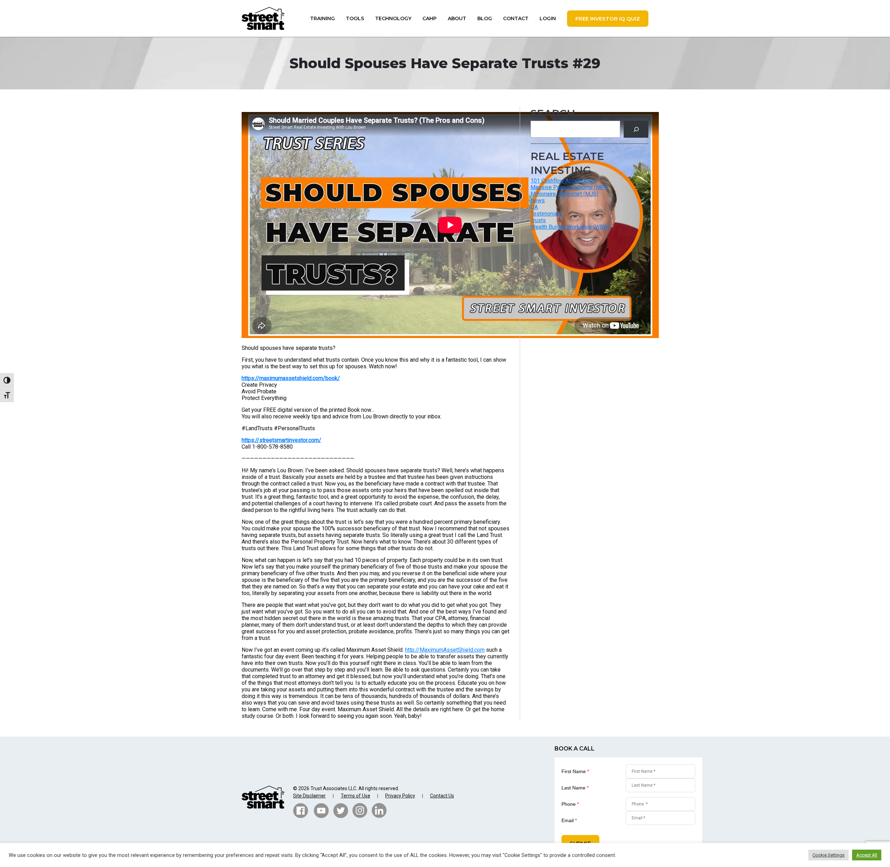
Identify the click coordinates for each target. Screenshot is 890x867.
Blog (484, 18)
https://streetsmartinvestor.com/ (281, 440)
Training (322, 18)
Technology (393, 18)
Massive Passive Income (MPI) (569, 187)
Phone (570, 804)
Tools (355, 18)
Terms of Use (355, 795)
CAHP (429, 18)
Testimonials (546, 213)
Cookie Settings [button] (828, 855)
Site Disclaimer (309, 795)
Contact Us (442, 795)
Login (548, 18)
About (457, 18)
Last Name (575, 787)
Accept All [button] (866, 855)
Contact (515, 18)
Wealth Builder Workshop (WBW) (570, 227)
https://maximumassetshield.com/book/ (291, 378)
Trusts (538, 220)
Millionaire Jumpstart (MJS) (564, 194)
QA (534, 207)
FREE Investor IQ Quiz (607, 18)
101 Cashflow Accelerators (563, 180)
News (538, 200)
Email (569, 820)
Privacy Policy (400, 795)
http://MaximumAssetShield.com (445, 650)
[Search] (636, 129)
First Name (575, 771)
